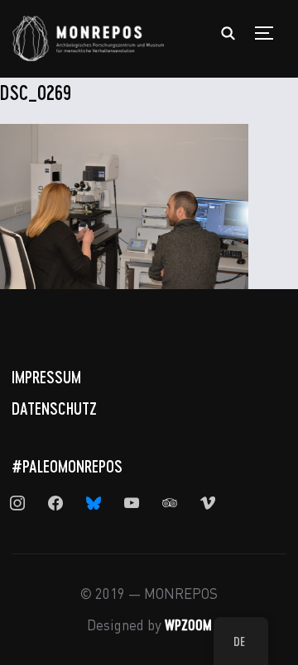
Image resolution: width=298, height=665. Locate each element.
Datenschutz (54, 408)
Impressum (46, 377)
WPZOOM (188, 624)
